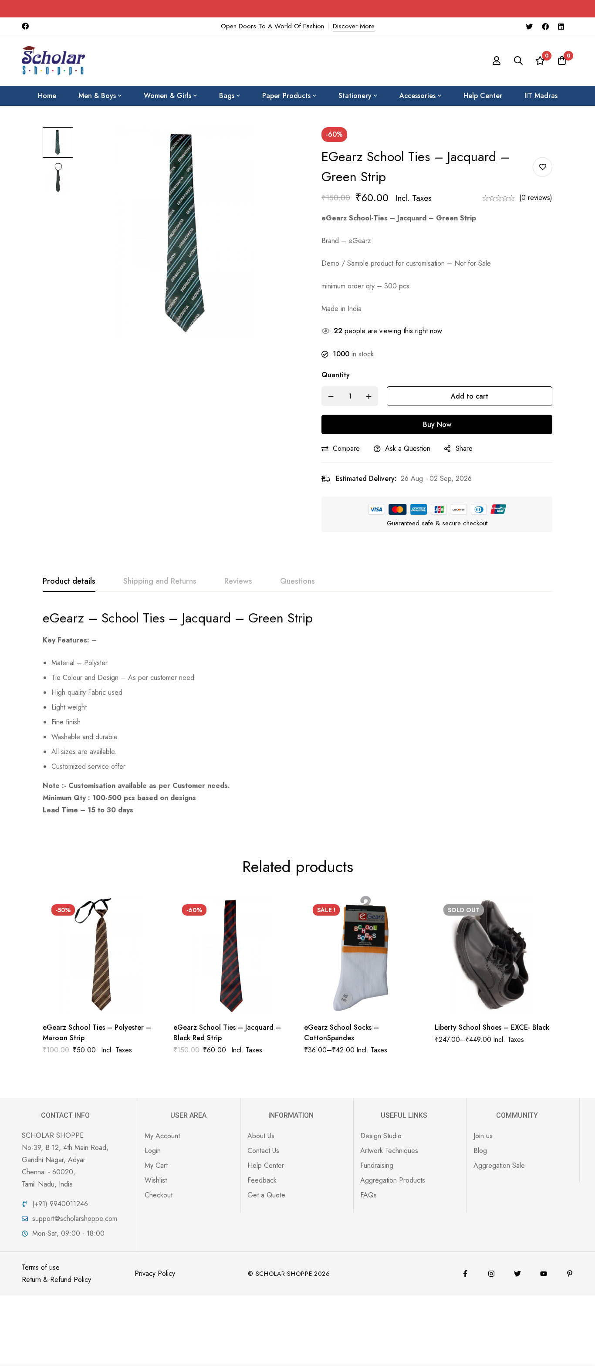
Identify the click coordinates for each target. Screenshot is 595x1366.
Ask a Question (407, 448)
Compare (346, 448)
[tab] (69, 581)
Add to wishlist (542, 167)
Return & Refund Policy (56, 1280)
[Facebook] (545, 26)
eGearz (63, 618)
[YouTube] (543, 1273)
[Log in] (496, 60)
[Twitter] (529, 26)
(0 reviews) (535, 198)
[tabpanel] (297, 712)
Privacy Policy (155, 1273)
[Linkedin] (561, 26)
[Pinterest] (569, 1273)
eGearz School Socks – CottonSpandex (341, 1032)
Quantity (335, 375)
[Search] (518, 60)
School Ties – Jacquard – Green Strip (207, 618)
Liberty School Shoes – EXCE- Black (492, 1027)
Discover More (354, 26)
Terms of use (41, 1267)
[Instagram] (491, 1273)
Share (464, 448)
